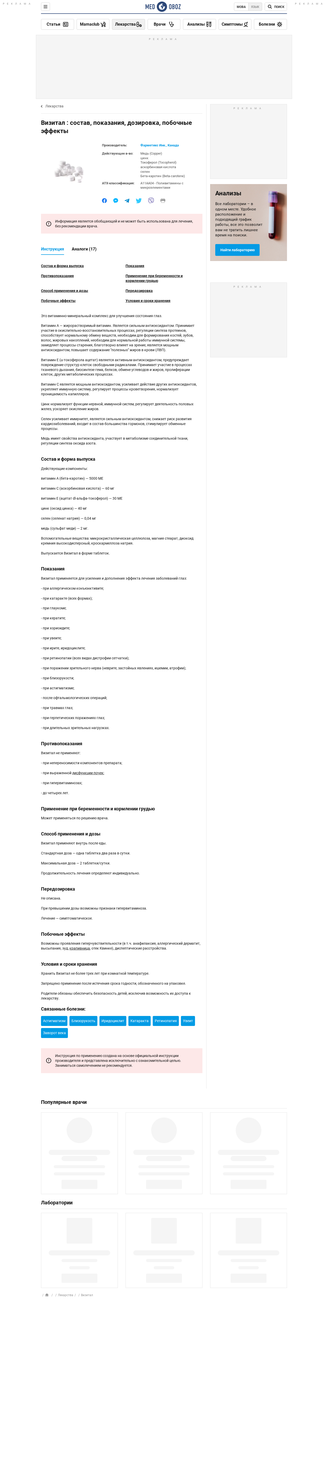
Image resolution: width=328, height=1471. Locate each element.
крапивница (79, 948)
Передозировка (139, 291)
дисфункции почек (88, 773)
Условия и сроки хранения (148, 301)
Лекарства (54, 106)
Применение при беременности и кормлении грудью (154, 278)
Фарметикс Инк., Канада (159, 145)
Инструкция (52, 249)
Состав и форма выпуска (62, 266)
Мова (241, 7)
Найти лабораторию (237, 250)
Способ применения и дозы (64, 291)
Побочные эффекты (58, 301)
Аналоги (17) (84, 249)
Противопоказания (57, 276)
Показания (135, 266)
